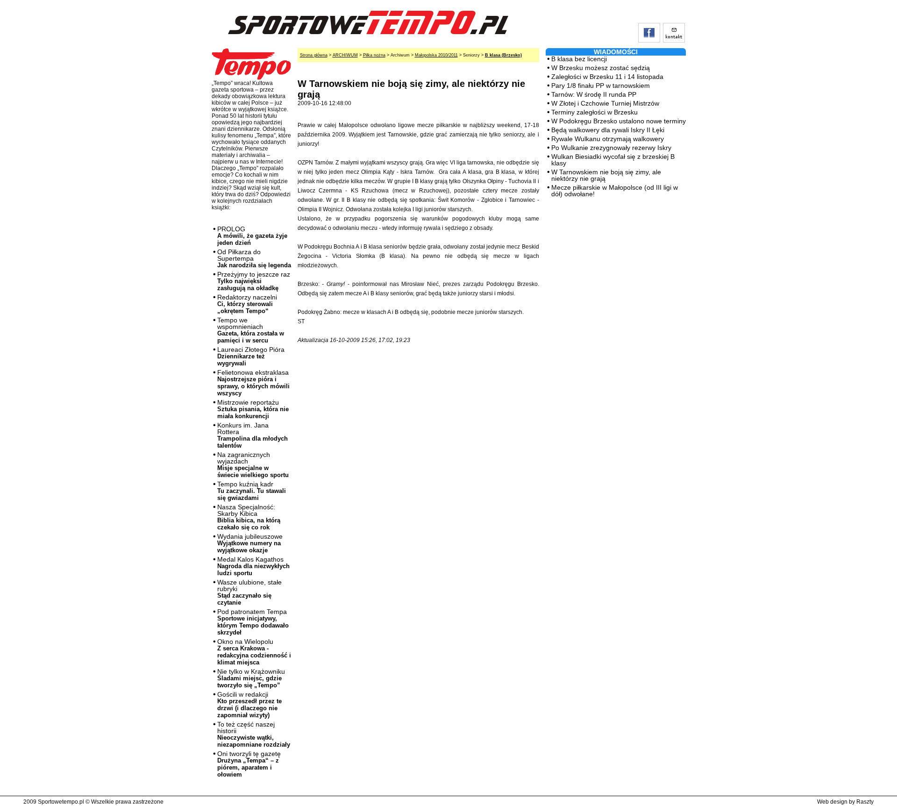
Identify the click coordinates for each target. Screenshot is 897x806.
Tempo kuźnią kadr (251, 490)
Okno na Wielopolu (254, 652)
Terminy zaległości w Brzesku (594, 112)
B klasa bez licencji (579, 59)
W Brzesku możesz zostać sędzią (600, 67)
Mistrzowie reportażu (253, 409)
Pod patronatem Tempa (253, 622)
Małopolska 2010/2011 (436, 55)
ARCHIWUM (345, 55)
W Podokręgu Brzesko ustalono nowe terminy (618, 121)
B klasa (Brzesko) (503, 55)
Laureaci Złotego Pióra (251, 356)
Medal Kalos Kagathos (253, 566)
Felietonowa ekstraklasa (253, 383)
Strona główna (313, 55)
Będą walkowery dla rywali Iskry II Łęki (607, 130)
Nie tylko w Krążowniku (251, 678)
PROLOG (252, 235)
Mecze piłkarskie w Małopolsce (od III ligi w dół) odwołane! (614, 191)
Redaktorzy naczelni (247, 303)
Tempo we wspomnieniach (250, 330)
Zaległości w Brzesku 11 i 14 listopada (607, 76)
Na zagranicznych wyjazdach (253, 464)
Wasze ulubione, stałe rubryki (249, 592)
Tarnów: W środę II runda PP (593, 94)
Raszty (865, 802)
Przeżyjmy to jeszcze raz (253, 281)
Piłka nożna (374, 55)
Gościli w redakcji (249, 705)
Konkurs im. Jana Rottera (252, 435)
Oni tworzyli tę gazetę (249, 764)
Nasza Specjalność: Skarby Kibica (248, 517)
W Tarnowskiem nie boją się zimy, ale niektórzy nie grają (606, 175)
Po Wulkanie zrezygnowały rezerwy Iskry (611, 147)
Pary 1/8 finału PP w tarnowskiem (600, 85)
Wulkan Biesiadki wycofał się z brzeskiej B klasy (613, 160)
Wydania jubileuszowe (250, 543)
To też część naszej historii (253, 734)
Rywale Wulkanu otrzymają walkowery (607, 139)
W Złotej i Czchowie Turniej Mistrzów (605, 103)
